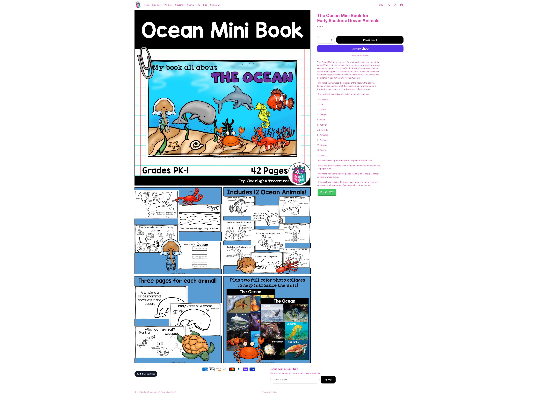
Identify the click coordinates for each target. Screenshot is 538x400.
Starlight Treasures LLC (150, 392)
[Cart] (401, 5)
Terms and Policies (269, 392)
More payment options (360, 55)
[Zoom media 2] (178, 230)
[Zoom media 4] (178, 319)
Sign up (328, 379)
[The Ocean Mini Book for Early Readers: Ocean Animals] (327, 192)
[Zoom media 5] (267, 319)
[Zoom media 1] (222, 98)
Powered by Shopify (169, 392)
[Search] (389, 5)
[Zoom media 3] (267, 230)
